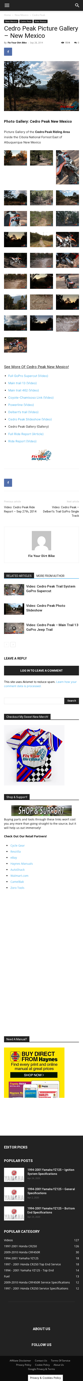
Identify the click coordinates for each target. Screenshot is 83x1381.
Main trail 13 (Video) (22, 383)
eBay (13, 857)
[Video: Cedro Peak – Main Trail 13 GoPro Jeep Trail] (14, 628)
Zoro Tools (17, 888)
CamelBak (17, 882)
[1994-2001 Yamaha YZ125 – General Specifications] (14, 1194)
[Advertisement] (41, 963)
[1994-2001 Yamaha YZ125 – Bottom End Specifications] (14, 1213)
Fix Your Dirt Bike (17, 42)
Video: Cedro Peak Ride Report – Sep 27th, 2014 (20, 509)
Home (7, 15)
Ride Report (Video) (22, 441)
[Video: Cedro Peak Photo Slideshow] (14, 609)
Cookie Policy (42, 1365)
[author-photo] (41, 550)
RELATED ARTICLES (19, 575)
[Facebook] (8, 52)
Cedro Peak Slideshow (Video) (30, 419)
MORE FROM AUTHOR (50, 575)
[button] (6, 5)
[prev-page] (6, 644)
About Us (59, 1365)
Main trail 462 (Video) (23, 390)
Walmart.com (19, 876)
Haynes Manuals (21, 863)
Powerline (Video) (21, 405)
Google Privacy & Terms (41, 1369)
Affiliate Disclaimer (20, 1360)
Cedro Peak (38, 15)
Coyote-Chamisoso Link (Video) (31, 397)
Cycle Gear (17, 845)
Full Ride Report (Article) (26, 434)
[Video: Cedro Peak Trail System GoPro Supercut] (14, 589)
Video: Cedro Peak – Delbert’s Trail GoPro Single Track (61, 511)
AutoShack (17, 870)
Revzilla (15, 851)
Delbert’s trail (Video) (23, 412)
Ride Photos (40, 21)
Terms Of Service (60, 1360)
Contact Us (41, 1360)
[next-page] (13, 644)
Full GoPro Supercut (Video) (28, 376)
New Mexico (21, 15)
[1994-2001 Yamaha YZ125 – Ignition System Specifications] (14, 1175)
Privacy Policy (23, 1365)
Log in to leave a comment (41, 670)
